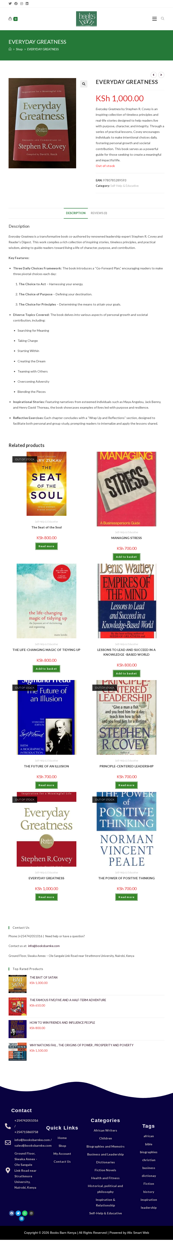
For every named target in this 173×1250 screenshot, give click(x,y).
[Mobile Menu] (155, 19)
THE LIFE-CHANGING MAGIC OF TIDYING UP (46, 650)
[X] (11, 3)
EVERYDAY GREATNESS (43, 49)
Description (76, 213)
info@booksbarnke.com (44, 946)
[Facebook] (16, 3)
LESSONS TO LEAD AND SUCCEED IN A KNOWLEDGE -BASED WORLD (126, 652)
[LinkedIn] (27, 3)
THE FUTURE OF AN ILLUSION (46, 766)
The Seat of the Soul (46, 527)
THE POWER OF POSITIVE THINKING (126, 878)
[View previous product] (153, 75)
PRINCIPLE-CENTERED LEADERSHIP (127, 766)
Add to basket (126, 556)
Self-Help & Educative (124, 186)
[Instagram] (21, 3)
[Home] (10, 49)
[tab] (76, 213)
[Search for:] (161, 19)
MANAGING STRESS (126, 538)
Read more (47, 546)
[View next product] (161, 75)
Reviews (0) (99, 213)
